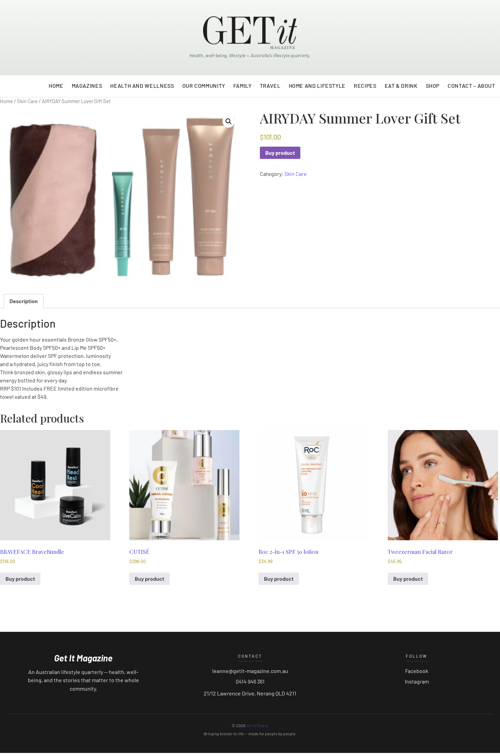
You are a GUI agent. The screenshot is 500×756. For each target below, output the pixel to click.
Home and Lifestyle (317, 85)
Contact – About (471, 85)
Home (56, 85)
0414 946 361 (250, 681)
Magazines (87, 85)
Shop (433, 85)
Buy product (280, 152)
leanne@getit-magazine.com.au (250, 671)
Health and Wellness (142, 85)
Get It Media (257, 725)
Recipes (365, 85)
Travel (270, 85)
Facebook (416, 671)
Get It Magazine (83, 658)
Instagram (417, 681)
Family (242, 85)
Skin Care (27, 101)
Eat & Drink (401, 85)
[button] (228, 121)
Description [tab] (24, 301)
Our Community (203, 85)
